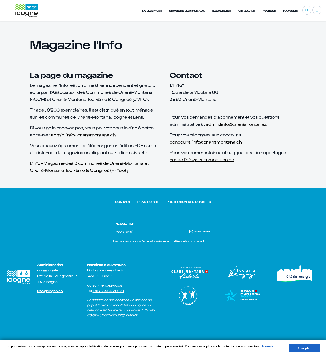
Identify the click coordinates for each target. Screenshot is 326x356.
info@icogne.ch (50, 291)
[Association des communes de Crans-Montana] (189, 273)
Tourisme (290, 10)
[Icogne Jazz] (242, 273)
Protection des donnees (189, 202)
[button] (316, 10)
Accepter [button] (304, 348)
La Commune (152, 10)
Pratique (269, 10)
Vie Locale (246, 10)
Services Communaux (187, 10)
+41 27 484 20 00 (108, 291)
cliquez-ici (267, 346)
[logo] (27, 10)
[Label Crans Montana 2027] (242, 295)
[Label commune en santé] (189, 295)
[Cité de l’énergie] (295, 273)
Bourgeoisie (221, 10)
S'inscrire (202, 231)
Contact (122, 202)
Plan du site (148, 202)
